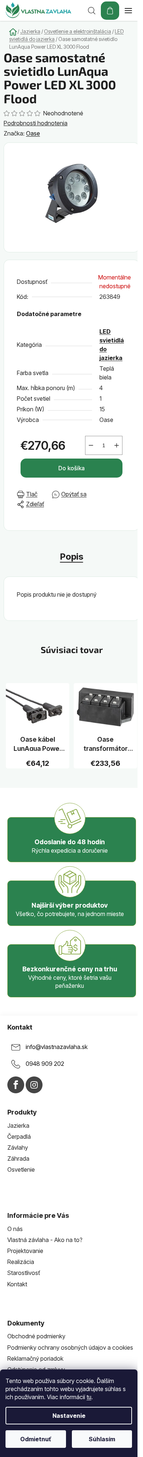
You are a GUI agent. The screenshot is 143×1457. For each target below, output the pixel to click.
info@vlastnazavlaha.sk (57, 1046)
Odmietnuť (35, 1439)
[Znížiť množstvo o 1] (90, 445)
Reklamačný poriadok (35, 1358)
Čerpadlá (19, 1136)
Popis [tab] (71, 556)
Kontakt (17, 1284)
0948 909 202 (45, 1063)
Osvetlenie (21, 1169)
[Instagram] (34, 1084)
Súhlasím (102, 1439)
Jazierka (18, 1125)
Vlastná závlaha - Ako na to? (44, 1239)
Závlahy (17, 1147)
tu (89, 1397)
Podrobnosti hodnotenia (35, 123)
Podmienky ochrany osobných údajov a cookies (70, 1347)
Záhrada (18, 1158)
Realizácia (20, 1261)
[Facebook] (15, 1084)
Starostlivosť (23, 1272)
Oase (33, 133)
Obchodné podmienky (36, 1336)
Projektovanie (25, 1250)
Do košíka (71, 468)
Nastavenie (68, 1415)
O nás (15, 1228)
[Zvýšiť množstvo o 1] (116, 445)
